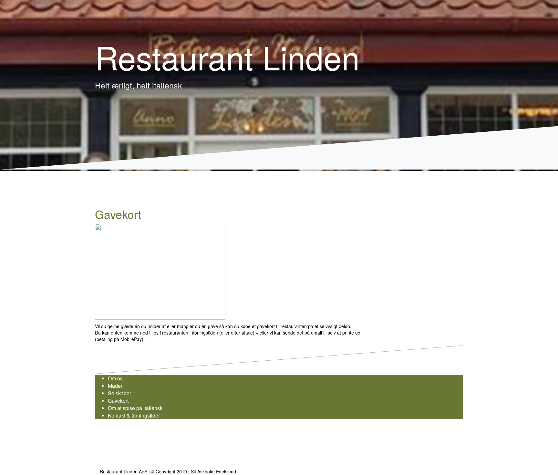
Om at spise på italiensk (135, 408)
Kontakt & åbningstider (134, 415)
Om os (115, 378)
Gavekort (118, 400)
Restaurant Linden (227, 56)
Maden (116, 385)
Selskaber (119, 393)
